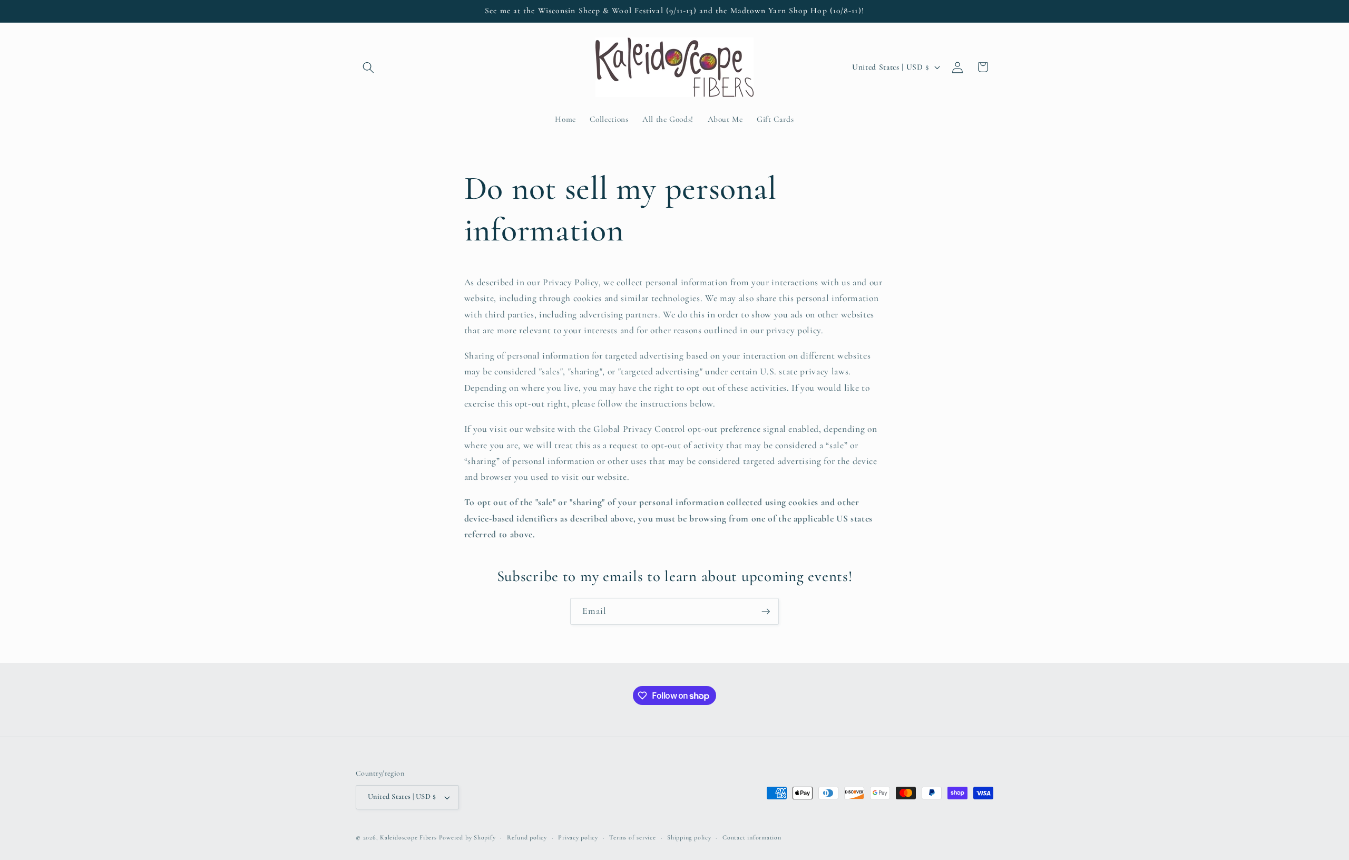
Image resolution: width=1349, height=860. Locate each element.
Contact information (751, 837)
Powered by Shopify (467, 837)
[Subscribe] (765, 611)
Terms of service (632, 837)
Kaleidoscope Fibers (408, 837)
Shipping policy (689, 837)
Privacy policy (578, 837)
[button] (368, 67)
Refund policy (527, 837)
